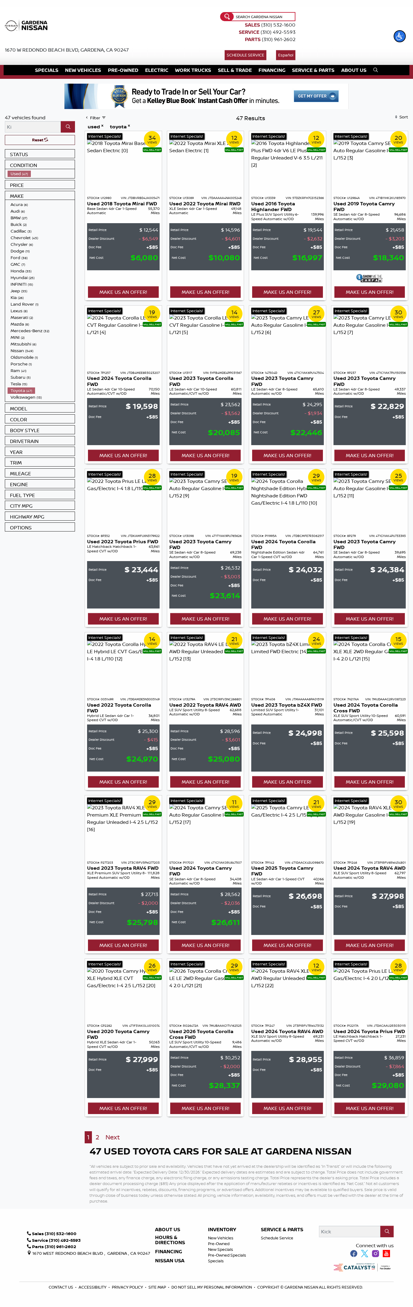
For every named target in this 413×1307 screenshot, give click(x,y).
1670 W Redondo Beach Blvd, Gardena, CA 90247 (67, 50)
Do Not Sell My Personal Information (211, 1287)
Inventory (222, 1229)
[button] (400, 36)
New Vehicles (220, 1238)
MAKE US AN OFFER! (123, 292)
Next (113, 1137)
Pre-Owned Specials (227, 1255)
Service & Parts (282, 1229)
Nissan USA (169, 1261)
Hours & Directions (170, 1240)
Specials (216, 1261)
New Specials (220, 1249)
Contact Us (61, 1287)
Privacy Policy (128, 1287)
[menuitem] (41, 173)
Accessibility (93, 1287)
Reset (38, 140)
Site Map (157, 1287)
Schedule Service (245, 55)
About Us (167, 1229)
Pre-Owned (218, 1243)
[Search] (68, 127)
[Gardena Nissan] (27, 24)
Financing (168, 1251)
